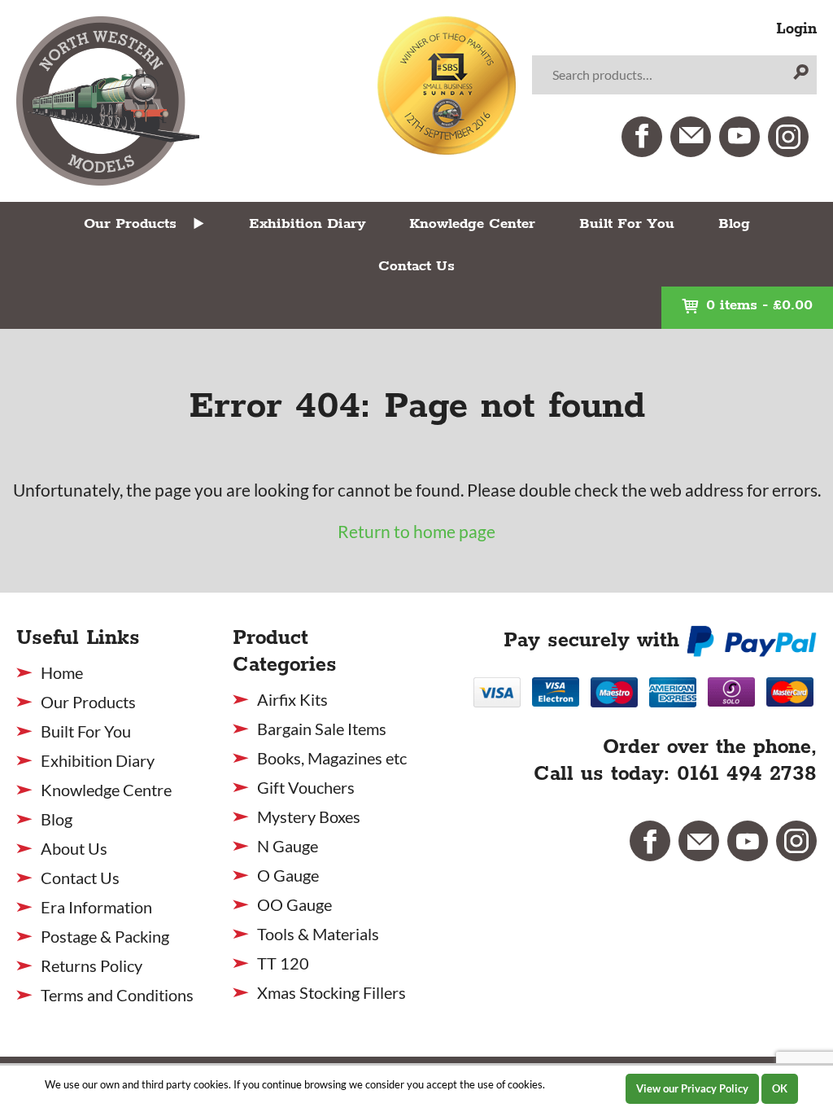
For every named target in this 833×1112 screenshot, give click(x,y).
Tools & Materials (318, 933)
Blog (734, 224)
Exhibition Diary (307, 224)
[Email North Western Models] (690, 136)
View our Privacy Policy (692, 1088)
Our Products (130, 224)
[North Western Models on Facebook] (641, 136)
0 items (759, 305)
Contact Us (416, 266)
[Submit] (800, 74)
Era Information (96, 907)
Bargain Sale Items (321, 728)
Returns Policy (91, 965)
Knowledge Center (472, 224)
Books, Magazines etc (332, 758)
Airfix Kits (292, 699)
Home (62, 672)
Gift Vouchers (306, 787)
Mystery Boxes (308, 816)
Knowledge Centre (106, 789)
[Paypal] (752, 640)
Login (796, 29)
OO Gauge (294, 904)
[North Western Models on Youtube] (739, 136)
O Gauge (288, 875)
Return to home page (416, 531)
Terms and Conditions (117, 995)
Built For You (626, 224)
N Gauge (287, 846)
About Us (74, 848)
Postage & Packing (105, 936)
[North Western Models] (107, 101)
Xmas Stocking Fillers (331, 992)
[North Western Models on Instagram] (788, 136)
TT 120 (283, 963)
